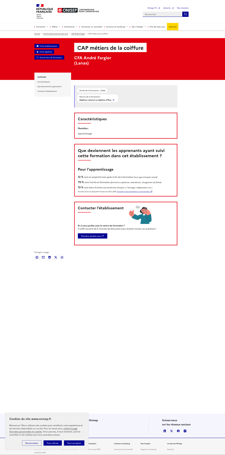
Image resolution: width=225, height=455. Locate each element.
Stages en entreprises (149, 449)
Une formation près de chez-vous (55, 34)
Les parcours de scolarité (123, 449)
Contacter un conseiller (91, 26)
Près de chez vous (157, 26)
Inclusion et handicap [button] (115, 26)
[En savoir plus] (114, 100)
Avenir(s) (173, 26)
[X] (55, 257)
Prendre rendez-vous (91, 235)
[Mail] (43, 257)
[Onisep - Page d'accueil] (68, 10)
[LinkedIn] (49, 257)
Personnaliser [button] (31, 443)
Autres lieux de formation (51, 57)
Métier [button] (55, 26)
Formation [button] (40, 26)
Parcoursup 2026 (94, 449)
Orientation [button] (69, 26)
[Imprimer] (37, 257)
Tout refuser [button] (53, 443)
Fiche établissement (48, 46)
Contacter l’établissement (47, 91)
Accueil (37, 34)
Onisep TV (152, 8)
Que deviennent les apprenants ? (50, 86)
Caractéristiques (44, 82)
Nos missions (183, 8)
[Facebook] (62, 257)
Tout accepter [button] (74, 443)
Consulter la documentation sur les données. (133, 191)
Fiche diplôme (46, 51)
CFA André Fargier (78, 34)
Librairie (167, 8)
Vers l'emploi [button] (137, 26)
